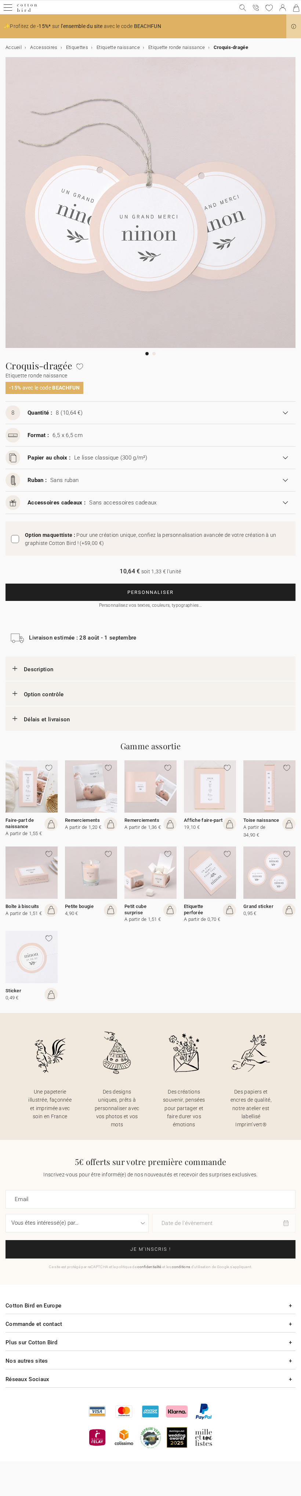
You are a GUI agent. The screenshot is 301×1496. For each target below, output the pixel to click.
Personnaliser (150, 592)
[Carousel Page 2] (154, 353)
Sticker (13, 990)
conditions (181, 1267)
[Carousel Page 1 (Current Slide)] (147, 353)
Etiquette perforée (193, 909)
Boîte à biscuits (22, 906)
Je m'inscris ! (150, 1249)
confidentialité (149, 1267)
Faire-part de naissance (20, 823)
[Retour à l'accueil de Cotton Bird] (27, 11)
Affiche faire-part (203, 820)
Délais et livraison (47, 719)
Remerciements (82, 820)
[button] (293, 26)
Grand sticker (258, 906)
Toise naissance (261, 820)
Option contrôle (44, 694)
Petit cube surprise (135, 909)
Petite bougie (79, 906)
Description (38, 669)
